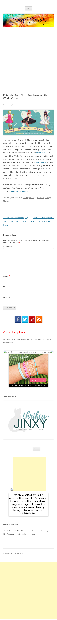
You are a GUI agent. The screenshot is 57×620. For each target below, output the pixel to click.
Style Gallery (40, 162)
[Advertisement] (28, 60)
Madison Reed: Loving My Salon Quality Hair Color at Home (15, 221)
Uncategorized (28, 197)
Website (6, 297)
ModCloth (40, 152)
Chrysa (6, 201)
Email (6, 286)
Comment (8, 246)
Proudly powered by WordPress (14, 553)
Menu (28, 8)
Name (6, 276)
